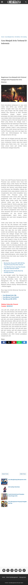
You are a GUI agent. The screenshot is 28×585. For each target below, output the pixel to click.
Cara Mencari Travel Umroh (11, 297)
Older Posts (23, 474)
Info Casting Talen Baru (14, 487)
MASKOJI (10, 306)
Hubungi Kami (22, 577)
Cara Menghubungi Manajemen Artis (17, 479)
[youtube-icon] (16, 570)
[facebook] (3, 342)
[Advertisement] (14, 20)
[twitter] (8, 342)
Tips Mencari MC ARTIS (10, 299)
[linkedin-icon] (20, 570)
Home (3, 577)
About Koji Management (12, 577)
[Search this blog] (26, 2)
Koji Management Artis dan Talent (16, 582)
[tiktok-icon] (24, 570)
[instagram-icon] (12, 570)
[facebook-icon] (3, 570)
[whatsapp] (19, 342)
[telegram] (24, 342)
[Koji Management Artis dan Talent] (14, 2)
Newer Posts (5, 474)
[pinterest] (14, 342)
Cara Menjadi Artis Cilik (9, 295)
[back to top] (24, 581)
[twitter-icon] (7, 570)
